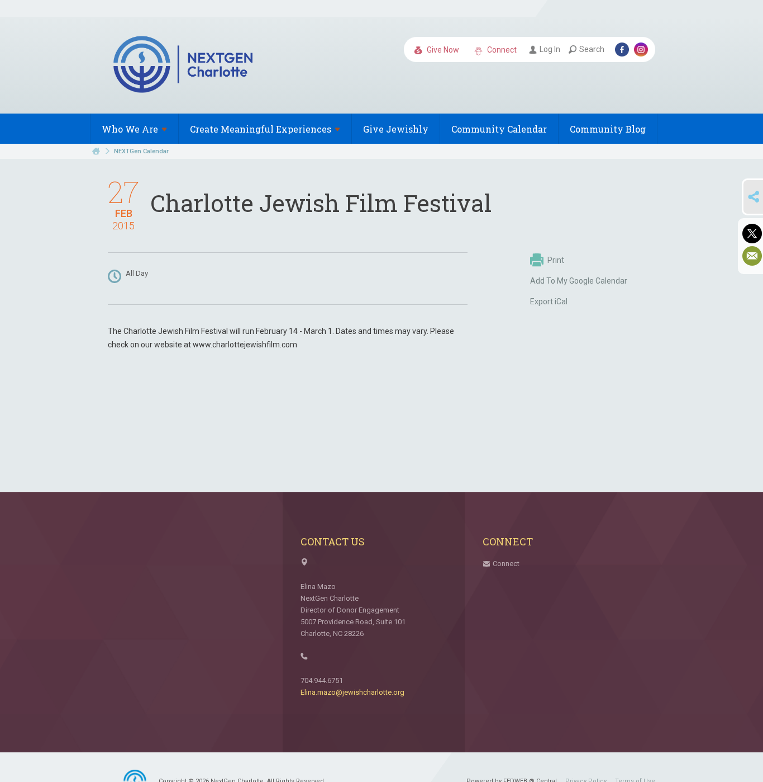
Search (591, 49)
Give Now (442, 49)
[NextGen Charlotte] (184, 66)
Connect (501, 49)
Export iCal (549, 301)
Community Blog (608, 129)
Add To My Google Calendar (578, 280)
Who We (130, 129)
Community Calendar (499, 129)
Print (555, 260)
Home (96, 151)
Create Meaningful (260, 129)
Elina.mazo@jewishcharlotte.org (352, 692)
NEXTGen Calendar (141, 151)
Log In (550, 49)
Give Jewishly (395, 129)
